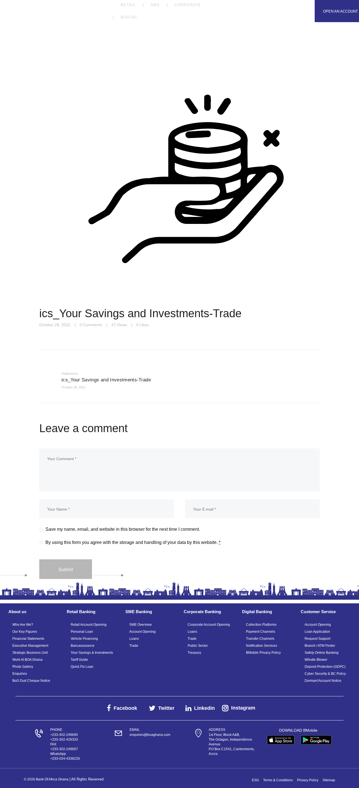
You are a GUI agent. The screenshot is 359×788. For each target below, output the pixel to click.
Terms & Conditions (278, 780)
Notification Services (261, 646)
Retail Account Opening (89, 625)
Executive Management (30, 646)
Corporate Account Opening (209, 625)
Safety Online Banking (322, 653)
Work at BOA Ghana (27, 660)
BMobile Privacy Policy (263, 653)
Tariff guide (79, 660)
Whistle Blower (316, 660)
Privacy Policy (307, 780)
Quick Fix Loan (82, 667)
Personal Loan (82, 632)
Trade (133, 646)
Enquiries (19, 674)
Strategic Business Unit (30, 653)
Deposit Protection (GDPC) (325, 667)
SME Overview (140, 625)
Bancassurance (83, 646)
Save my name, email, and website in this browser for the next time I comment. (122, 529)
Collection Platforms (261, 625)
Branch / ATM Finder (320, 646)
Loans (134, 639)
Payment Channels (260, 632)
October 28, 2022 (54, 325)
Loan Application (317, 632)
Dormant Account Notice (323, 681)
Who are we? (22, 625)
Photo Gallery (22, 667)
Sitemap (329, 780)
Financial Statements (28, 639)
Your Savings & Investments (92, 653)
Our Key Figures (24, 632)
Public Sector (198, 646)
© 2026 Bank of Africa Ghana (46, 779)
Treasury (194, 653)
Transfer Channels (260, 639)
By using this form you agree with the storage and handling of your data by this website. (132, 542)
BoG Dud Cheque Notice (31, 681)
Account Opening (142, 632)
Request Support (317, 639)
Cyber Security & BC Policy (325, 674)
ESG (255, 780)
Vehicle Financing (84, 639)
